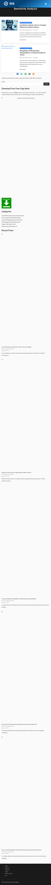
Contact (7, 869)
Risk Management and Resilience (10, 222)
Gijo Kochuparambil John (26, 30)
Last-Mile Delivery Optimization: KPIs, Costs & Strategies (16, 347)
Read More (23, 39)
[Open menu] (46, 3)
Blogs (6, 871)
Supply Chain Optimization (9, 226)
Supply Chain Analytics (26, 22)
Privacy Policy (9, 873)
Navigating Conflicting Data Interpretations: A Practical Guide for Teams (33, 53)
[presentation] (10, 25)
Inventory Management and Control (11, 220)
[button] (17, 74)
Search (3, 81)
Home (6, 866)
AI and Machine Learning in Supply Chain (12, 215)
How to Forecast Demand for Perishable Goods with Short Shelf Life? (19, 724)
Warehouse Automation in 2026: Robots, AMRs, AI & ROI (16, 472)
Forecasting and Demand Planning (10, 217)
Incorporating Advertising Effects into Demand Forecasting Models (19, 598)
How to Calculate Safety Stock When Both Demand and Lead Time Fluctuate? (21, 850)
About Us (7, 867)
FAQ (6, 875)
